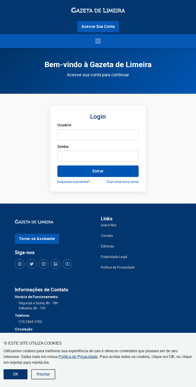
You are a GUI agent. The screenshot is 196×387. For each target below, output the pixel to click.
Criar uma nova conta (122, 182)
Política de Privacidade (78, 357)
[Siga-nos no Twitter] (31, 264)
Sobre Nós (108, 225)
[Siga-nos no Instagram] (43, 264)
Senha (63, 146)
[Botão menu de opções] (98, 41)
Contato (107, 235)
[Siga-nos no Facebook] (19, 264)
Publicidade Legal (114, 256)
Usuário (64, 125)
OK (15, 374)
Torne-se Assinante (37, 238)
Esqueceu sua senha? (73, 182)
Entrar (98, 171)
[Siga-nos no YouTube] (67, 264)
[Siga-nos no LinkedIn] (55, 264)
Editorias (107, 246)
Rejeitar (43, 374)
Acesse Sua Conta (98, 26)
